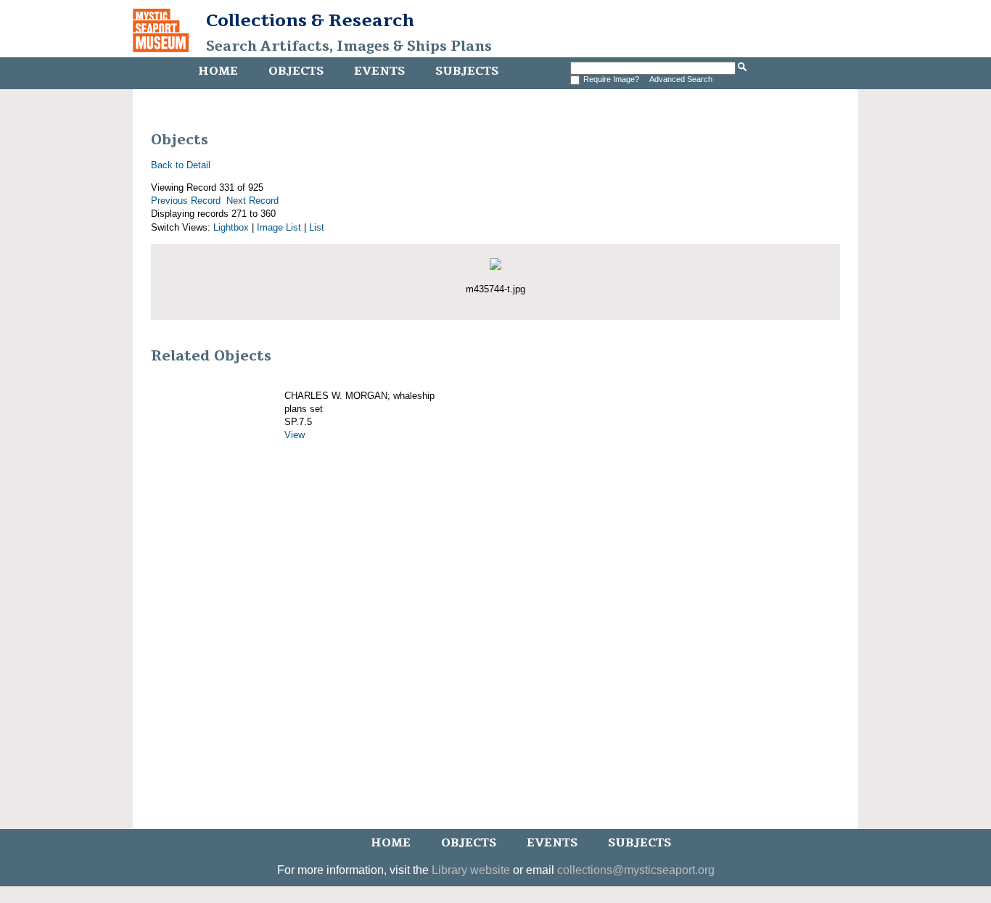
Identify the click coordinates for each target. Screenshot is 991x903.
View (294, 434)
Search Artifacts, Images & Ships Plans (349, 46)
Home (218, 71)
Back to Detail (180, 165)
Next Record (252, 200)
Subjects (466, 71)
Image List (279, 227)
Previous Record (186, 200)
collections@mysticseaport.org (636, 870)
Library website (471, 870)
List (316, 227)
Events (379, 71)
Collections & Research (310, 20)
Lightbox (231, 227)
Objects (296, 71)
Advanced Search (680, 79)
